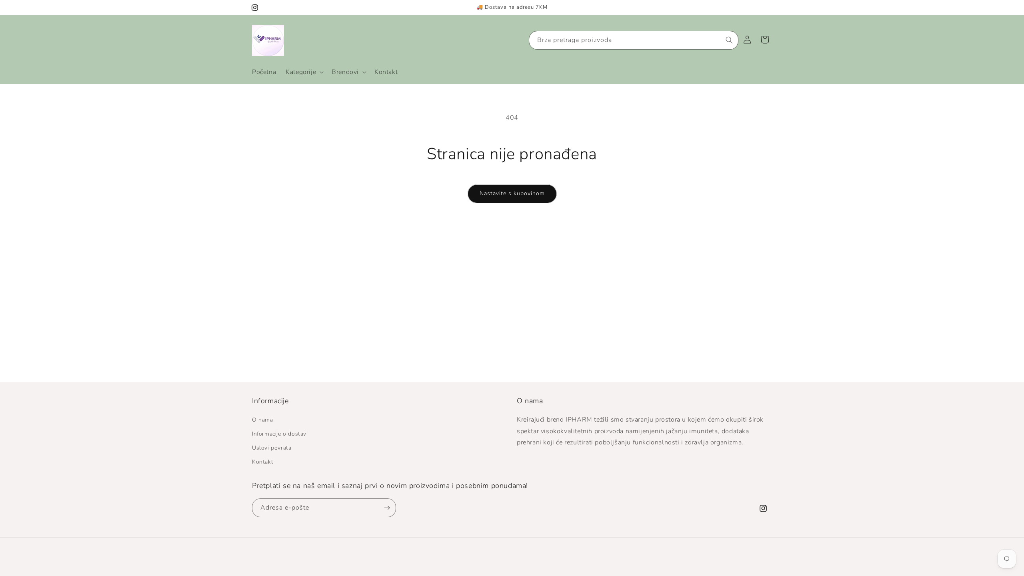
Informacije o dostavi (280, 434)
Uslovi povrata (271, 448)
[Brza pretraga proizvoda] (729, 40)
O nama (262, 420)
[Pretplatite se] (387, 507)
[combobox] (633, 40)
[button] (304, 72)
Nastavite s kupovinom (512, 193)
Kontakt (262, 462)
